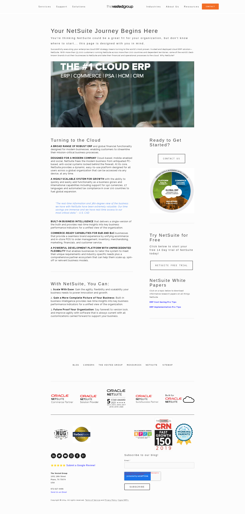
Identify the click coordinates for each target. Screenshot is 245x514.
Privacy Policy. (111, 500)
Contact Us (171, 158)
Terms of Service (92, 500)
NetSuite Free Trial (171, 265)
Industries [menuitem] (153, 6)
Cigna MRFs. (123, 500)
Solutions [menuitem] (79, 6)
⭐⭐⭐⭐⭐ (73, 465)
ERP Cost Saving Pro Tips (163, 302)
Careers (89, 365)
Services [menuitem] (44, 6)
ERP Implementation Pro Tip (165, 307)
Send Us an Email (59, 492)
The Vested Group (111, 365)
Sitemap (167, 365)
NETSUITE (152, 365)
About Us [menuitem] (172, 6)
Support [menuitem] (61, 6)
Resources (134, 365)
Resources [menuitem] (191, 6)
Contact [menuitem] (210, 6)
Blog (76, 365)
